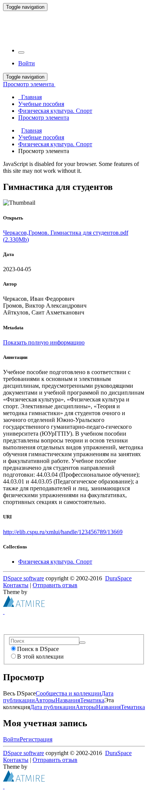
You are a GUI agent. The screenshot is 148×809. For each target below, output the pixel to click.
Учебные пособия (41, 137)
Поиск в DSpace (38, 649)
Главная (31, 130)
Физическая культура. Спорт (55, 144)
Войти (11, 739)
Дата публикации (53, 707)
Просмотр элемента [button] (29, 84)
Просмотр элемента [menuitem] (43, 117)
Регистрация (36, 739)
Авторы (45, 700)
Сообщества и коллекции (68, 693)
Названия (67, 700)
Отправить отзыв (55, 585)
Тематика (92, 700)
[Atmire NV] (24, 605)
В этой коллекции (40, 656)
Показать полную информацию (44, 342)
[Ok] (82, 643)
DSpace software (23, 578)
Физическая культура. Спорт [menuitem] (55, 110)
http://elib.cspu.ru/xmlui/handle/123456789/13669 (63, 532)
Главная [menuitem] (30, 97)
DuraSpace (118, 578)
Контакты (15, 585)
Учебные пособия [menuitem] (41, 104)
